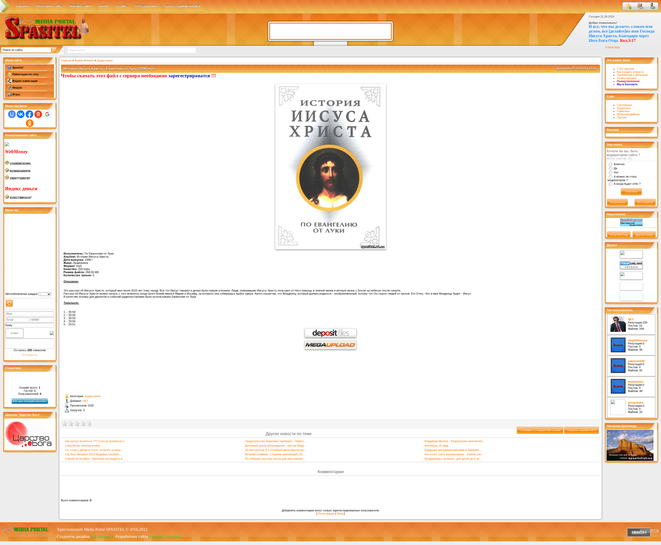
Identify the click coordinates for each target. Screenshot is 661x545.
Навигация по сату (26, 74)
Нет (616, 172)
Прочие (622, 117)
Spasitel (18, 67)
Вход (340, 513)
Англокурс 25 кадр (436, 445)
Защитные (624, 108)
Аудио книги (105, 60)
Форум (17, 87)
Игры (16, 94)
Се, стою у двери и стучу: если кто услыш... (94, 449)
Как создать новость (630, 71)
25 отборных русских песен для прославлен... (275, 458)
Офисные (623, 111)
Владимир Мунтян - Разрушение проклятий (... (454, 441)
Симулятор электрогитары (82, 445)
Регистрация (326, 513)
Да (615, 168)
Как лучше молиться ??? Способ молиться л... (95, 441)
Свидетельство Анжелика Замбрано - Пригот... (275, 441)
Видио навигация (25, 80)
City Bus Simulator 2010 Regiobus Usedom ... (93, 454)
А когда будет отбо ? (627, 183)
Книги (90, 60)
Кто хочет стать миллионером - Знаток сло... (453, 454)
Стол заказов (625, 68)
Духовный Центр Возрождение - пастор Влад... (275, 445)
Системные (624, 104)
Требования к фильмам (632, 74)
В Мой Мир (612, 47)
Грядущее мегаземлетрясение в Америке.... (453, 449)
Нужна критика (626, 78)
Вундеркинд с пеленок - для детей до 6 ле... (453, 458)
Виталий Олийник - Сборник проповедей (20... (275, 454)
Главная (66, 60)
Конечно (619, 164)
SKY (85, 400)
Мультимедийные (628, 114)
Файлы (79, 60)
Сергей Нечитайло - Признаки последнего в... (95, 458)
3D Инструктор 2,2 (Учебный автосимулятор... (275, 449)
